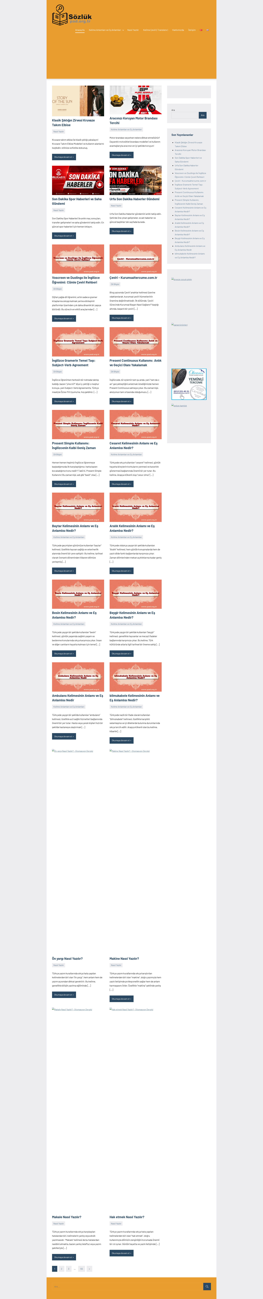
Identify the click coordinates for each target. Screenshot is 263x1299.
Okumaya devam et (63, 157)
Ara (173, 110)
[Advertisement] (131, 59)
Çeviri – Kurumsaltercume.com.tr (133, 278)
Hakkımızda (178, 29)
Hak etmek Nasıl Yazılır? (127, 1217)
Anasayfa (80, 29)
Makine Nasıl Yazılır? (124, 958)
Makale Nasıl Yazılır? (66, 1217)
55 (81, 1268)
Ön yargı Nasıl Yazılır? (67, 958)
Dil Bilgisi (57, 288)
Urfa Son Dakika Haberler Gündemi (134, 199)
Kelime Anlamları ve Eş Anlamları (105, 29)
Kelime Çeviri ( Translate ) (155, 29)
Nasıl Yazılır (133, 29)
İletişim (192, 29)
